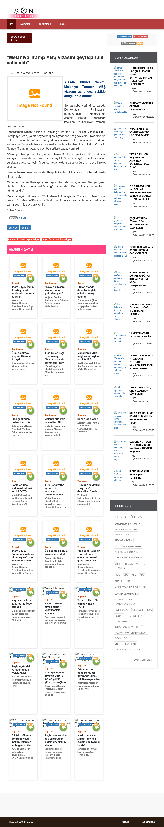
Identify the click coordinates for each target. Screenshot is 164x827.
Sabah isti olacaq (87, 419)
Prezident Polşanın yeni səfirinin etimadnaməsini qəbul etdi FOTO (88, 555)
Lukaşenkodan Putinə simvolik (21, 420)
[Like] (30, 278)
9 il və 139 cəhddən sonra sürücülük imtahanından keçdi (141, 417)
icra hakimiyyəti (126, 627)
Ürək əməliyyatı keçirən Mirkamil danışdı (21, 356)
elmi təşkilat (135, 615)
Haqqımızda (44, 24)
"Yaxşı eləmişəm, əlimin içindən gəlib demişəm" (55, 290)
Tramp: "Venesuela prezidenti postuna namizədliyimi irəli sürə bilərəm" (141, 362)
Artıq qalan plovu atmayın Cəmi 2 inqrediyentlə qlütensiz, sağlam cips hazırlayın (55, 677)
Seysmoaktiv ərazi (123, 599)
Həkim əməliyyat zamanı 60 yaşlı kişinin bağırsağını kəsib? (88, 740)
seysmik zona (124, 540)
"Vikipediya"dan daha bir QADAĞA (140, 335)
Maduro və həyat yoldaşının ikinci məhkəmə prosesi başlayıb (140, 446)
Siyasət (15, 282)
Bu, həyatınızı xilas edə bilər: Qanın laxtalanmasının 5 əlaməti (56, 740)
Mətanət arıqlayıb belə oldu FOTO (55, 420)
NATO (149, 610)
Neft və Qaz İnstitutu (130, 587)
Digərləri (49, 348)
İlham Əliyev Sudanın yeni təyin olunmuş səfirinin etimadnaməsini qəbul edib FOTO (23, 555)
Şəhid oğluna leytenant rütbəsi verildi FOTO (22, 488)
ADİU (134, 575)
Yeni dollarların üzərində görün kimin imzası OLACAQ (140, 309)
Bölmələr (24, 24)
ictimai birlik (121, 621)
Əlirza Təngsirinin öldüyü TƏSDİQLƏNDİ (141, 106)
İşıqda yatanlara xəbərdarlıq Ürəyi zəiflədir (22, 603)
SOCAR (119, 615)
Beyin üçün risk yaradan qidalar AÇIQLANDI (21, 669)
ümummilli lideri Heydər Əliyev (23, 239)
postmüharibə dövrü (126, 552)
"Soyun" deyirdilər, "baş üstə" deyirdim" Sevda (88, 488)
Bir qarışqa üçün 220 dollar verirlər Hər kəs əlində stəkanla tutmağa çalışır (140, 192)
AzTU (142, 575)
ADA (117, 574)
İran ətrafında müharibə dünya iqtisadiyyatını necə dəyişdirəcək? (139, 279)
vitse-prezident (125, 643)
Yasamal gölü (122, 638)
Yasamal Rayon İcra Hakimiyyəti (131, 632)
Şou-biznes (50, 282)
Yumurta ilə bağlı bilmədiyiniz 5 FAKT (87, 603)
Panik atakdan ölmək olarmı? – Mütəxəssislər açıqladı (54, 608)
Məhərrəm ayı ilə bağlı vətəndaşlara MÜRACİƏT (88, 356)
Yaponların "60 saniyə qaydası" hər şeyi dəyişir (139, 132)
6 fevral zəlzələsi (126, 529)
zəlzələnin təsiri (128, 523)
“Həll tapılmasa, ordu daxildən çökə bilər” (140, 390)
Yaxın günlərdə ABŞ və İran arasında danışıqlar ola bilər (139, 161)
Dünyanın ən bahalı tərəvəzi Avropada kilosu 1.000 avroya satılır (88, 674)
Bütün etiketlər (143, 659)
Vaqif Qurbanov (127, 593)
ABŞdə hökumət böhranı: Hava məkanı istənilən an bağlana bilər (22, 740)
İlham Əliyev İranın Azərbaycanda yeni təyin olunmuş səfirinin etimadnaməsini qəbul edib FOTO (23, 291)
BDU (129, 581)
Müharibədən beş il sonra (131, 565)
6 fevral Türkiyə (128, 517)
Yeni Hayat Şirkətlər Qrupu (128, 649)
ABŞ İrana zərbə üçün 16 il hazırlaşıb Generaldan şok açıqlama (54, 489)
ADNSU (119, 581)
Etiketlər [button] (13, 227)
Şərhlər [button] (25, 227)
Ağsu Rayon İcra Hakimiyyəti (57, 239)
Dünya (12, 73)
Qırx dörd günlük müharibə (129, 557)
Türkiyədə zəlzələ (123, 534)
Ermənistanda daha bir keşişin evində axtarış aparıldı (87, 291)
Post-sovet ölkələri (129, 609)
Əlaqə (61, 24)
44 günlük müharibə (128, 546)
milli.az (22, 217)
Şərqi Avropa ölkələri (125, 604)
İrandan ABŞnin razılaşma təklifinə (139, 474)
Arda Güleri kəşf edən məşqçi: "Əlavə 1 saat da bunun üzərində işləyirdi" (54, 357)
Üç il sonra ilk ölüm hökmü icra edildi (56, 552)
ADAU (126, 575)
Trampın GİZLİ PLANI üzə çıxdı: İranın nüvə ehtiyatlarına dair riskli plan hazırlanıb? (141, 76)
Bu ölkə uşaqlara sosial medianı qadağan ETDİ (141, 250)
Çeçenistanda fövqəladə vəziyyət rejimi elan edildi (139, 222)
